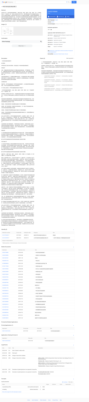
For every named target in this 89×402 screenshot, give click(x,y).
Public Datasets (43, 400)
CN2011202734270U (6, 330)
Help (61, 400)
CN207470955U (5, 268)
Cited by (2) (52, 50)
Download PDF (52, 16)
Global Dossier (61, 53)
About (28, 400)
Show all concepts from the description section (11, 391)
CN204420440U (5, 309)
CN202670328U (5, 271)
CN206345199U (5, 315)
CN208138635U (5, 317)
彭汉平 (53, 21)
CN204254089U (5, 255)
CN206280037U (5, 279)
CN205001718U (5, 287)
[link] (6, 386)
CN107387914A (5, 307)
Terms (49, 400)
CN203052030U (5, 298)
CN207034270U (5, 293)
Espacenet (56, 53)
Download (65, 382)
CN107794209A (5, 235)
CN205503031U (5, 290)
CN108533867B (5, 263)
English (56, 19)
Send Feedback (35, 400)
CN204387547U (5, 296)
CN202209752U (5, 277)
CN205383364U (5, 312)
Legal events (57, 50)
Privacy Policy (55, 400)
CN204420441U (5, 304)
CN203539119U (5, 260)
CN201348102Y (5, 257)
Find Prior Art (61, 16)
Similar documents (64, 50)
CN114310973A (5, 237)
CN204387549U (5, 282)
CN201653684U (5, 301)
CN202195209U (5, 274)
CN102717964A (5, 266)
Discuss (66, 53)
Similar (67, 16)
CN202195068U (5, 252)
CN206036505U (5, 285)
